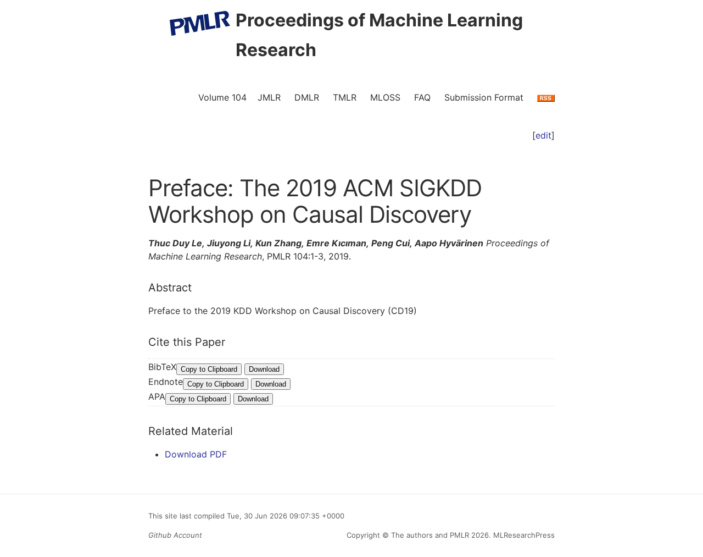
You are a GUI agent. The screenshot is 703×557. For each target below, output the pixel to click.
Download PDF (196, 454)
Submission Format (483, 97)
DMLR (306, 97)
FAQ (422, 97)
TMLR (344, 97)
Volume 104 (222, 97)
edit (543, 135)
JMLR (269, 97)
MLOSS (385, 97)
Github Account (175, 535)
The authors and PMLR (430, 535)
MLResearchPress (523, 535)
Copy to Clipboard (209, 369)
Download (264, 369)
